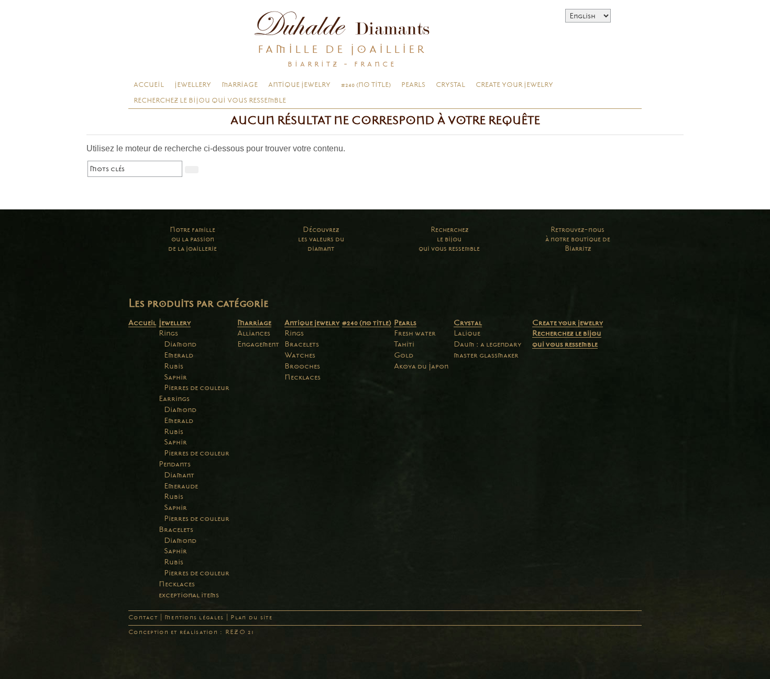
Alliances (253, 333)
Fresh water (415, 333)
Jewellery (192, 84)
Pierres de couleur (196, 387)
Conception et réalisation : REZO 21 (191, 632)
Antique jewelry (299, 84)
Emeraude (181, 486)
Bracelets (176, 529)
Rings (168, 333)
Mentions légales (194, 617)
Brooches (302, 366)
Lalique (467, 333)
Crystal (450, 84)
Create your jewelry (514, 84)
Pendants (175, 464)
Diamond (180, 344)
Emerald (178, 355)
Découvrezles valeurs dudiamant (321, 239)
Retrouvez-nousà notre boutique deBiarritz (577, 239)
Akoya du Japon (421, 366)
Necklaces (177, 584)
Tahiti (404, 344)
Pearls (413, 84)
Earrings (174, 398)
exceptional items (189, 595)
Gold (403, 355)
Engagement (258, 344)
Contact (143, 617)
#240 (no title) (366, 84)
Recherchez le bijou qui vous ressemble (210, 100)
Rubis (173, 366)
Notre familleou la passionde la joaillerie (192, 239)
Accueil (149, 84)
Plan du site (251, 617)
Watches (299, 355)
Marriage (240, 84)
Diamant (179, 475)
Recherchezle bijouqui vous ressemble (449, 239)
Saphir (175, 377)
